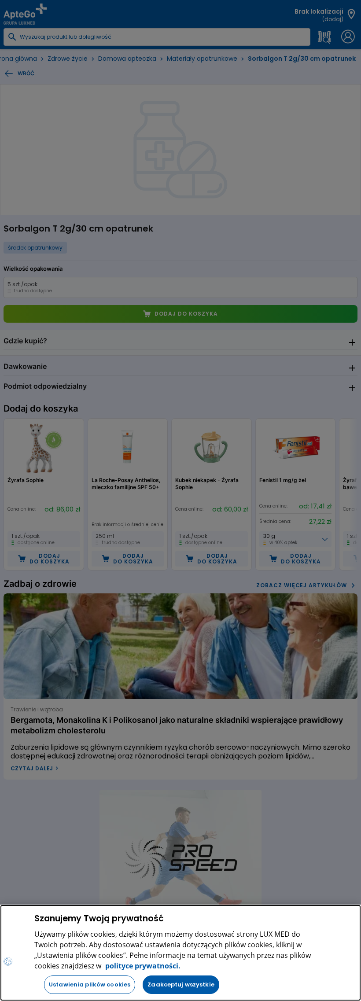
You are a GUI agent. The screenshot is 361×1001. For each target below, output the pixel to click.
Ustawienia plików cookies (89, 984)
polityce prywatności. (141, 966)
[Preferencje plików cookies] (8, 961)
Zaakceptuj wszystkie (180, 984)
